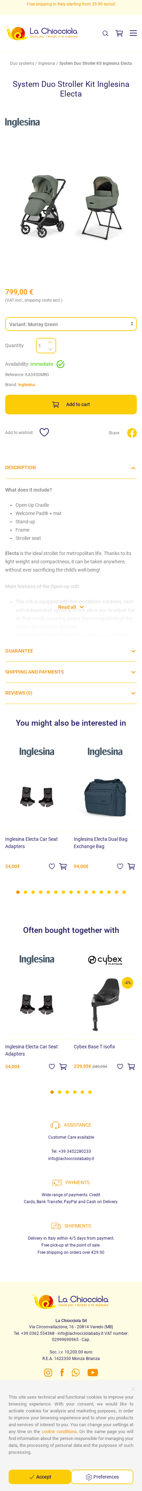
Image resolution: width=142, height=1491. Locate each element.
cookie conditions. (60, 1431)
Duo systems (22, 63)
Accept (43, 1477)
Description (20, 468)
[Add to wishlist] (52, 866)
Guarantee (19, 651)
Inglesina (46, 63)
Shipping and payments (34, 672)
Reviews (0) (18, 693)
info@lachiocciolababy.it (71, 1158)
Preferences (105, 1477)
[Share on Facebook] (132, 432)
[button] (133, 33)
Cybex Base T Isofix (94, 1046)
